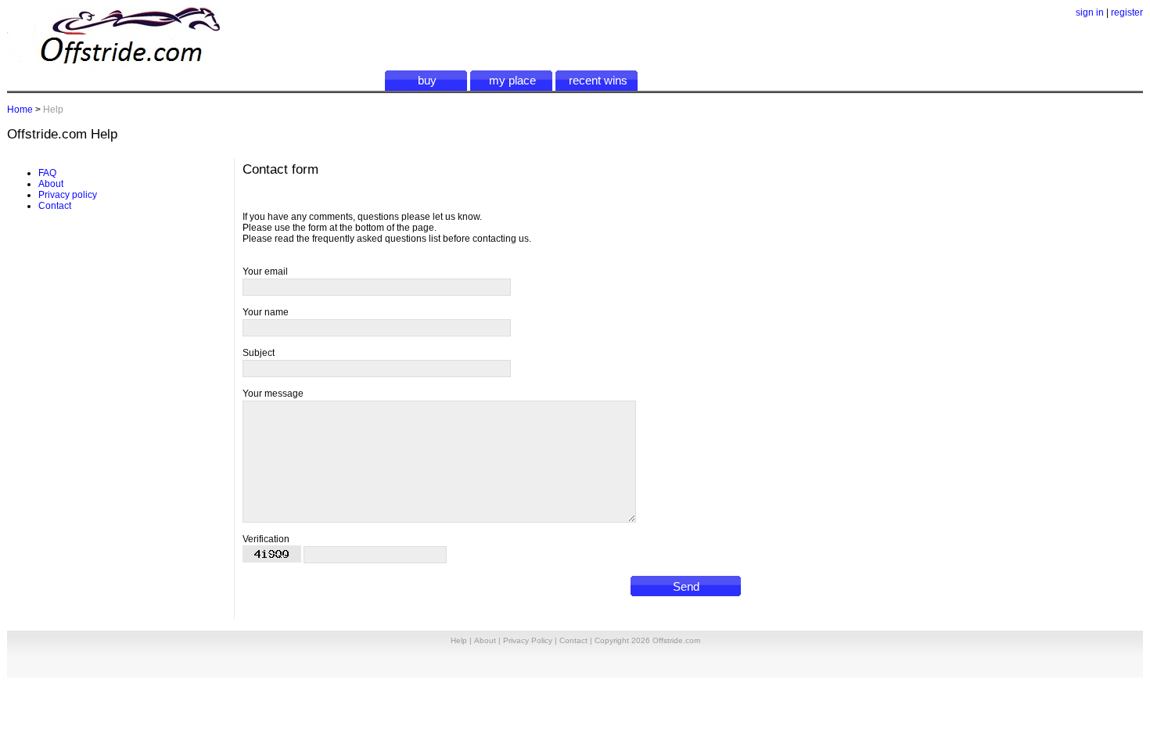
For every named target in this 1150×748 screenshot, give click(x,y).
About (50, 183)
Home (20, 109)
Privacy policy (67, 194)
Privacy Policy (527, 640)
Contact (54, 205)
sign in (1090, 12)
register (1127, 12)
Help (459, 640)
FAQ (47, 172)
